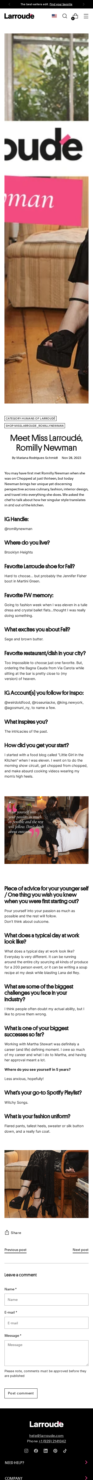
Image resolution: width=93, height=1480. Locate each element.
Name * (10, 1289)
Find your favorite (61, 4)
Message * (12, 1335)
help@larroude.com (46, 1436)
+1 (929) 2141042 (52, 1441)
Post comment (21, 1393)
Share (16, 1232)
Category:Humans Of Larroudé (30, 418)
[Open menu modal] (86, 16)
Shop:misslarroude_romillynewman (35, 425)
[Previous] (9, 4)
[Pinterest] (56, 1452)
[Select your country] (54, 16)
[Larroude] (19, 16)
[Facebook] (37, 1452)
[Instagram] (27, 1452)
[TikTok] (66, 1452)
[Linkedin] (47, 1452)
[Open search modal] (65, 16)
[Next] (83, 4)
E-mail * (10, 1312)
